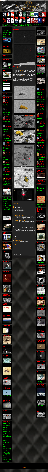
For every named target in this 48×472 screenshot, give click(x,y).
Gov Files (11, 24)
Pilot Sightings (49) (27, 24)
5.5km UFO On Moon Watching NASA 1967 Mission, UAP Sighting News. (6, 109)
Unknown (16, 206)
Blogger (25, 467)
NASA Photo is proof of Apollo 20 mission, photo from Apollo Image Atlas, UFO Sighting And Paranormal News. (41, 115)
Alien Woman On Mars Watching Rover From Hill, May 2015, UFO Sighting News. (40, 97)
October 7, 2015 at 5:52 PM (22, 220)
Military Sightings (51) (10, 25)
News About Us (5, 25)
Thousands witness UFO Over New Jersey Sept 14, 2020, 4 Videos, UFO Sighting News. (41, 89)
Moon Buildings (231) (32, 24)
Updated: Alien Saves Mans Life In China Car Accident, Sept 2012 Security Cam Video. (41, 122)
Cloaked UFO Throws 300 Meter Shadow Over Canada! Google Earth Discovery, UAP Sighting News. (7, 136)
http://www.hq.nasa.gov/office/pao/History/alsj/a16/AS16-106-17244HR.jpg (24, 67)
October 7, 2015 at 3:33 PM (19, 240)
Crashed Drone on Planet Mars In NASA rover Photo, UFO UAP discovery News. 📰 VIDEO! (7, 162)
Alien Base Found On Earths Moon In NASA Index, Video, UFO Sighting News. (41, 146)
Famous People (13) (15, 24)
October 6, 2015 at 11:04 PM (19, 206)
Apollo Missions (23, 75)
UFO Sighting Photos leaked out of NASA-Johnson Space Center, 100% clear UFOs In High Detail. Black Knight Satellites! (41, 139)
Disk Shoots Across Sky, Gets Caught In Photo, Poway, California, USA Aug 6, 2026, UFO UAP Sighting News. (7, 144)
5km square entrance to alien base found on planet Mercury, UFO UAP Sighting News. (6, 118)
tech (14, 203)
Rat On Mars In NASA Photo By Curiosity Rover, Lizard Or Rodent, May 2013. (40, 130)
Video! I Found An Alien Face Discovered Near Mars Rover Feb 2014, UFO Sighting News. (40, 163)
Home (3, 24)
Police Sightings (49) (38, 24)
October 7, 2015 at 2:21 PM (21, 215)
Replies (16, 214)
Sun (13, 203)
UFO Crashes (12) (16, 25)
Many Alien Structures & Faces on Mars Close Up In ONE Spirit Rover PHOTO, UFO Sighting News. (41, 155)
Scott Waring (17, 220)
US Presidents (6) (21, 24)
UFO (15, 203)
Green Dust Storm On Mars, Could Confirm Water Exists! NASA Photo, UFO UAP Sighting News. (6, 154)
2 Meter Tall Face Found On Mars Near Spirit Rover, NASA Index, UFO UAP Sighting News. (6, 101)
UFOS (17, 203)
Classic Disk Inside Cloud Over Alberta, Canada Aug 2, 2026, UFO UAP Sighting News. (7, 179)
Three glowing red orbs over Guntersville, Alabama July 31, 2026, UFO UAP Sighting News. (6, 170)
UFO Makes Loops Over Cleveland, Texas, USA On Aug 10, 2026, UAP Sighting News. (7, 126)
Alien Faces (7, 24)
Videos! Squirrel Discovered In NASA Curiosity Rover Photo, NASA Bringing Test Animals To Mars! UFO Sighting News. (41, 106)
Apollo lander (21, 69)
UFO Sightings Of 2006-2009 (28, 25)
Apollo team (21, 70)
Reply (15, 238)
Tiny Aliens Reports (22, 25)
